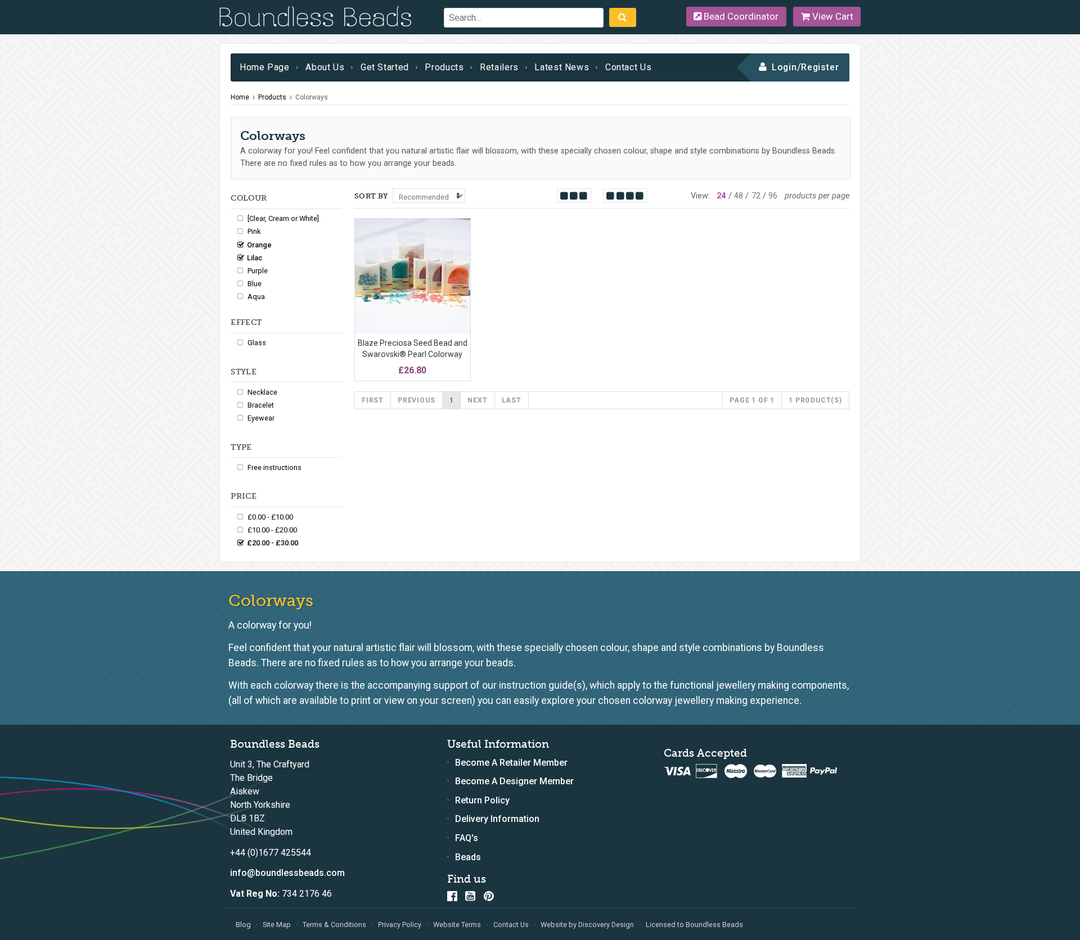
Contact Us (628, 67)
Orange (259, 245)
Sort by (371, 196)
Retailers (499, 67)
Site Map (277, 924)
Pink (254, 231)
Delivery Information (497, 819)
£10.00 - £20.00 (272, 530)
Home (240, 97)
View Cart (831, 16)
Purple (258, 270)
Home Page (265, 67)
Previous (416, 400)
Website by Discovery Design (587, 924)
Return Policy (482, 800)
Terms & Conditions (334, 924)
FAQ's (466, 838)
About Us (324, 67)
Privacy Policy (399, 924)
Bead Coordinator (739, 16)
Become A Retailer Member (511, 762)
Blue (255, 283)
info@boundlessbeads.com (287, 872)
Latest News (561, 67)
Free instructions (275, 467)
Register (820, 67)
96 (772, 196)
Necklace (262, 392)
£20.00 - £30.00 (272, 543)
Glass (257, 342)
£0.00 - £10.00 (270, 517)
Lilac (255, 258)
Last (511, 400)
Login (784, 67)
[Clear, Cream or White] (283, 218)
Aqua (256, 296)
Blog (243, 924)
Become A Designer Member (514, 781)
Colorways (311, 97)
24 (721, 196)
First (373, 400)
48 (738, 196)
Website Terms (457, 924)
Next (477, 400)
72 (756, 196)
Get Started (385, 67)
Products (444, 67)
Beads (468, 857)
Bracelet (261, 405)
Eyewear (261, 418)
